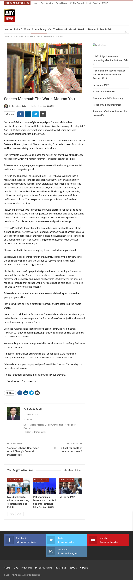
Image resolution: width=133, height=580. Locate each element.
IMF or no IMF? (101, 85)
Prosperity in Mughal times (107, 105)
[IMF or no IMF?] (70, 486)
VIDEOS (84, 567)
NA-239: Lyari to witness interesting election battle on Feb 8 (110, 60)
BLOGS (73, 567)
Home (36, 3)
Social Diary (61, 3)
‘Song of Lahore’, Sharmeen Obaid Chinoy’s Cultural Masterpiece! (23, 451)
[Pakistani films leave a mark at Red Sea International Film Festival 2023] (44, 486)
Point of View (47, 3)
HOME (7, 567)
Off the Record (76, 3)
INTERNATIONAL (43, 567)
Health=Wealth (93, 3)
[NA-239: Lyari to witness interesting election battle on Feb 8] (18, 486)
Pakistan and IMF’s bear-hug (108, 98)
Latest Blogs (15, 480)
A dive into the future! (104, 91)
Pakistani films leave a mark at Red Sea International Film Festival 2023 (109, 74)
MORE (105, 3)
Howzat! (93, 29)
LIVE (16, 567)
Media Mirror (107, 29)
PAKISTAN (26, 567)
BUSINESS (60, 567)
